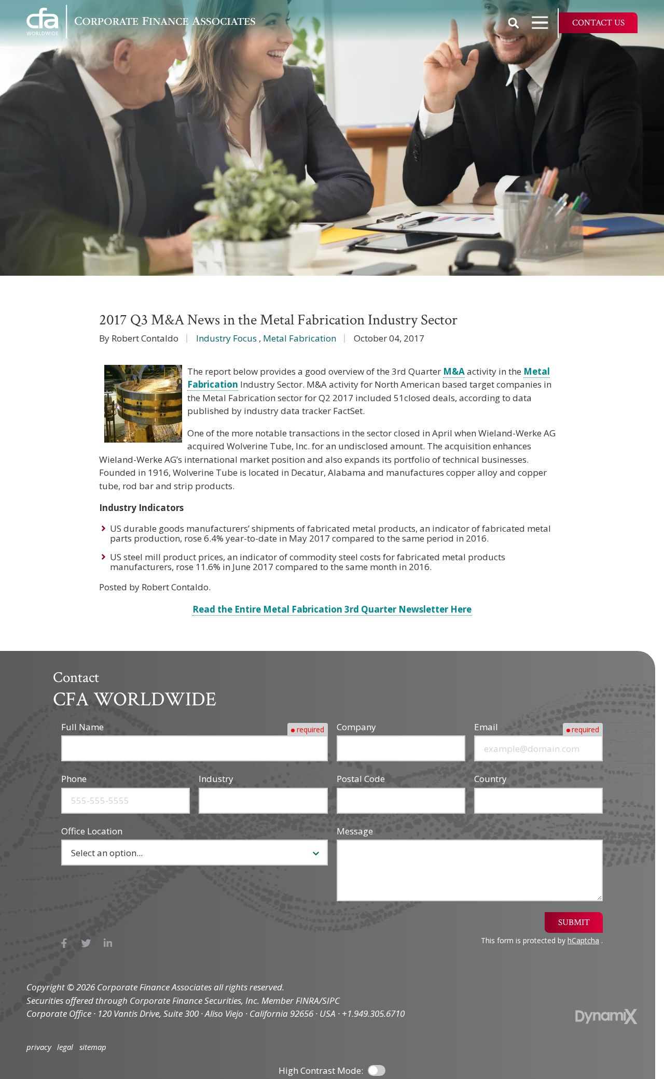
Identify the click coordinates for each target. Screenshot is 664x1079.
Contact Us (598, 23)
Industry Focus (226, 338)
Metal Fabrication (299, 338)
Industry (216, 779)
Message (355, 831)
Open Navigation (540, 22)
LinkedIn (108, 943)
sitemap (92, 1047)
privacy (38, 1047)
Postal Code (361, 779)
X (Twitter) (86, 943)
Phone (74, 779)
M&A (454, 371)
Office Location (91, 831)
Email (486, 727)
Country (490, 779)
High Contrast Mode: (321, 1070)
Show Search (513, 23)
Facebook (64, 943)
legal (65, 1047)
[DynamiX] (606, 1016)
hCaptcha (583, 940)
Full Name (82, 727)
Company (356, 727)
